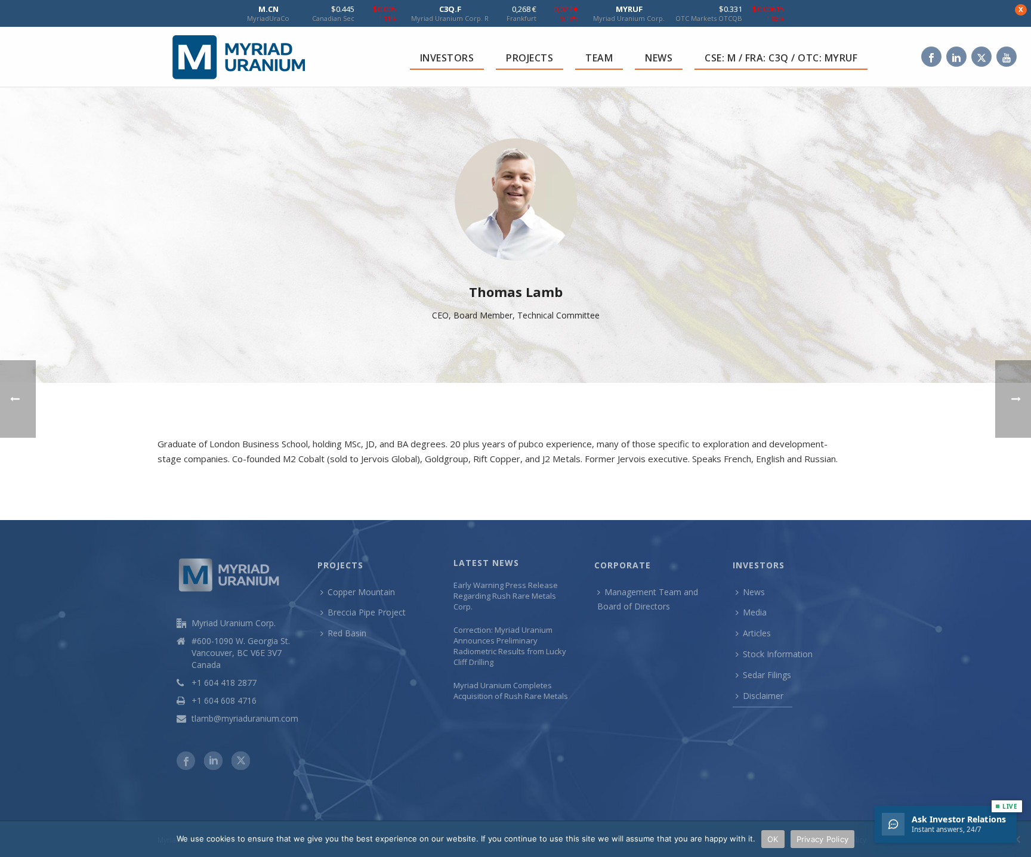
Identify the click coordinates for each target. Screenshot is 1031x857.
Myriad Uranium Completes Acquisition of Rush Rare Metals (510, 690)
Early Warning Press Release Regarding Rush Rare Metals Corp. (505, 596)
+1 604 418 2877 (224, 682)
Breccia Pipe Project (367, 612)
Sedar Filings (767, 674)
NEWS (658, 57)
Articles (757, 633)
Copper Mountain (361, 592)
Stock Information (778, 654)
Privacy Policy (823, 839)
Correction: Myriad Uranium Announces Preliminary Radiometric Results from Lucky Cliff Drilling (509, 645)
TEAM (599, 57)
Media (755, 612)
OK (773, 839)
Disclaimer (763, 695)
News (754, 592)
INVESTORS (447, 57)
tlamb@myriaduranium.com (245, 718)
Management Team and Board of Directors (647, 599)
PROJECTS (529, 57)
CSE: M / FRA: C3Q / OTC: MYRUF (781, 57)
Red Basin (347, 633)
